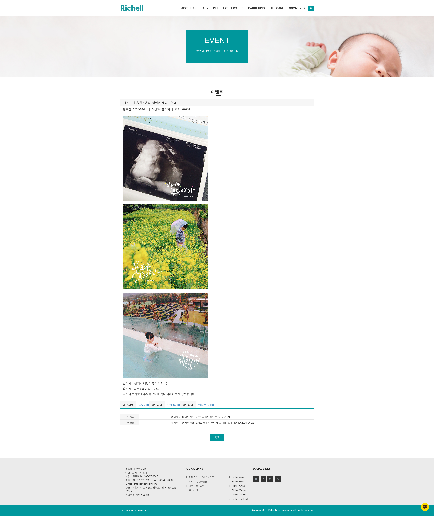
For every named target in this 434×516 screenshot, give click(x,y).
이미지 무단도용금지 (199, 481)
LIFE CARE (277, 8)
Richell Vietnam (239, 490)
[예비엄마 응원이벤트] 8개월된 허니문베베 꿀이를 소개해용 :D (205, 422)
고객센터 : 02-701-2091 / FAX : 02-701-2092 (149, 480)
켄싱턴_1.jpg (206, 404)
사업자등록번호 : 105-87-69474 (142, 476)
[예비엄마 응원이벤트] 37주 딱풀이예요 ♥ (193, 416)
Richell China (238, 486)
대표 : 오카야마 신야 (136, 472)
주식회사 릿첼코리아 (136, 468)
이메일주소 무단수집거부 (201, 477)
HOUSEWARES (233, 8)
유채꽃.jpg (173, 404)
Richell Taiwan (239, 494)
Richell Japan (238, 477)
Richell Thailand (240, 499)
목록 (217, 437)
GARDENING (256, 8)
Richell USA (238, 481)
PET (216, 8)
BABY (204, 8)
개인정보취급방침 (198, 486)
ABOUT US (188, 8)
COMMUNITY (297, 8)
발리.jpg (144, 404)
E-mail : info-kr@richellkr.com (141, 483)
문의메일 (193, 490)
